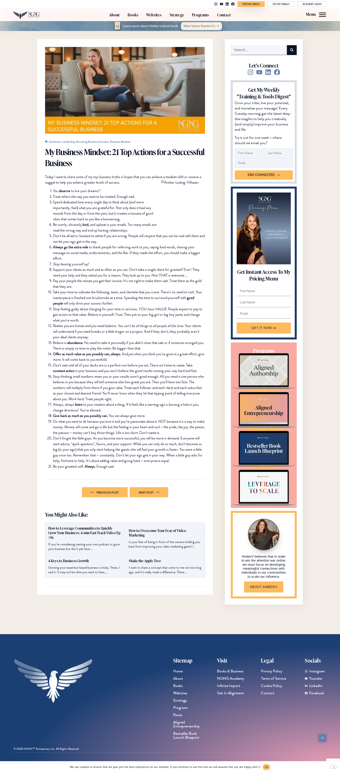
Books (133, 15)
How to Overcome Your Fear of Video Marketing (157, 532)
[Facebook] (233, 4)
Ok (266, 766)
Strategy (177, 15)
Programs (200, 15)
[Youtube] (221, 4)
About (114, 15)
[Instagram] (215, 4)
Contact (224, 15)
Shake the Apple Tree (145, 560)
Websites (154, 15)
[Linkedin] (227, 4)
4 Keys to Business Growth (68, 560)
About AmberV (263, 587)
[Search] (292, 50)
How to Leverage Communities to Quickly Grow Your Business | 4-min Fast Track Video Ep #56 (84, 533)
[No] (333, 767)
